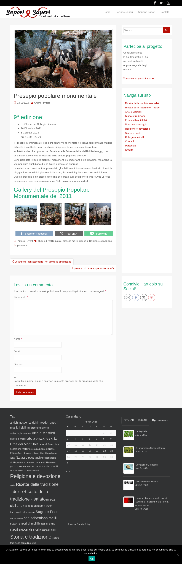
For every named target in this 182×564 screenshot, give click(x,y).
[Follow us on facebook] (155, 3)
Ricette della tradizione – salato (142, 103)
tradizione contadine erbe (23, 543)
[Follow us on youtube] (168, 3)
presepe (51, 462)
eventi (43, 444)
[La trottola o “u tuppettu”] (128, 468)
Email (18, 351)
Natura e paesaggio (136, 124)
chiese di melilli (46, 241)
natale (58, 241)
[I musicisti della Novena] (128, 485)
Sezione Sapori (146, 11)
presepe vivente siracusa (21, 470)
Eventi (30, 241)
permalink (22, 245)
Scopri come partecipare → (138, 78)
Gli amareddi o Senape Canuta (150, 448)
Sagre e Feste (133, 133)
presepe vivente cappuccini (24, 466)
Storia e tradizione (135, 115)
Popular (129, 420)
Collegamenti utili (134, 137)
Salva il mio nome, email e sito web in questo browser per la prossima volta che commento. (58, 383)
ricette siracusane (34, 505)
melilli (44, 453)
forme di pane (24, 453)
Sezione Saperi (124, 11)
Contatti (164, 11)
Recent (142, 420)
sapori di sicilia (29, 529)
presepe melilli (70, 241)
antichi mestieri (39, 422)
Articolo (21, 241)
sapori (14, 529)
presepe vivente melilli (48, 466)
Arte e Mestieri (133, 111)
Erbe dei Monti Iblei (136, 120)
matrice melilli (36, 453)
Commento (21, 297)
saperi (14, 523)
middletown (52, 453)
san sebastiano (16, 518)
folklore (14, 453)
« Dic (68, 471)
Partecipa (130, 145)
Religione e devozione (100, 241)
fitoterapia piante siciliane (41, 449)
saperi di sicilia (47, 523)
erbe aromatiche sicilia (41, 438)
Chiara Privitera (42, 102)
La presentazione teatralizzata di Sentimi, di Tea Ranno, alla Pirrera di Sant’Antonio (151, 502)
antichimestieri (19, 422)
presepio (83, 241)
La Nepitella (141, 431)
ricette (12, 485)
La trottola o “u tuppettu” (146, 465)
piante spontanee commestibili (32, 462)
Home (107, 11)
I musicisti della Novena (146, 481)
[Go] (166, 30)
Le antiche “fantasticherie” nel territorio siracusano (42, 261)
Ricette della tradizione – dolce (142, 107)
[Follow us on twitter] (161, 3)
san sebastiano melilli (40, 518)
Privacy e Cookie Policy (79, 524)
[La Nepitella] (128, 435)
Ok (91, 558)
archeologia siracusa (20, 433)
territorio (55, 538)
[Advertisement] (150, 216)
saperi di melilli (29, 523)
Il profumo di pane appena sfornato (92, 268)
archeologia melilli (40, 427)
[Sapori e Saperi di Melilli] (38, 12)
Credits (129, 149)
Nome (18, 338)
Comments (161, 420)
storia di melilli (49, 529)
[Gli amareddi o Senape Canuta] (128, 451)
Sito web (18, 364)
